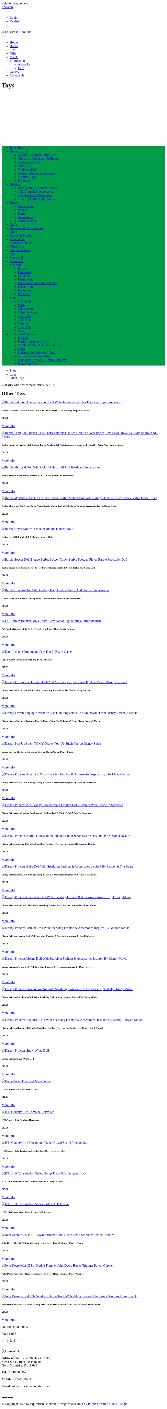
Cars (21, 330)
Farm (21, 213)
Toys (13, 49)
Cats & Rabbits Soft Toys (34, 356)
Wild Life (24, 294)
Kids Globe (17, 239)
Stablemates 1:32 (29, 162)
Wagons (23, 210)
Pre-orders (24, 180)
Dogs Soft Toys (28, 363)
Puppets (23, 338)
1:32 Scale (24, 301)
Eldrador (23, 275)
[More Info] (62, 402)
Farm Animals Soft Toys (33, 341)
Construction (26, 206)
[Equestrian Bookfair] (16, 32)
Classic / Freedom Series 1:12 (37, 155)
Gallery (14, 71)
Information (17, 60)
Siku (13, 297)
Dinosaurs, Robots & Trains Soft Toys (42, 360)
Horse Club (25, 286)
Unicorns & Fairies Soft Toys (37, 352)
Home (14, 42)
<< (3, 1340)
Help (21, 68)
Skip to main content (15, 3)
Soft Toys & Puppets (23, 334)
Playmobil (16, 257)
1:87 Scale (24, 316)
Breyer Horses (19, 151)
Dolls (13, 232)
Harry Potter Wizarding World (37, 283)
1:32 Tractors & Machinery (35, 195)
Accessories (25, 217)
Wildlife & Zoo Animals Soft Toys (40, 345)
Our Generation (20, 250)
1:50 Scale (24, 319)
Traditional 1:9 (27, 169)
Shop (13, 370)
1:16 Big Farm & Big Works (36, 199)
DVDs (14, 57)
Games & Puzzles (21, 235)
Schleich (15, 264)
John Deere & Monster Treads (37, 188)
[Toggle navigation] (3, 36)
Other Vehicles (27, 221)
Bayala (22, 268)
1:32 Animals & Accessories (36, 191)
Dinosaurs (24, 272)
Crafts (14, 224)
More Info (8, 426)
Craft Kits (24, 166)
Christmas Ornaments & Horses (38, 158)
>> (18, 1340)
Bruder (14, 202)
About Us (24, 64)
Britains (15, 184)
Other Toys (17, 246)
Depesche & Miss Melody (26, 228)
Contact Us (17, 75)
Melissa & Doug (20, 242)
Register (15, 21)
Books (14, 46)
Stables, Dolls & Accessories (36, 173)
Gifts (13, 53)
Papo (13, 253)
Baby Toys (17, 147)
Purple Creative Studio (102, 1404)
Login (14, 17)
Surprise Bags (27, 177)
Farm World (25, 279)
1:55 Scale (24, 327)
